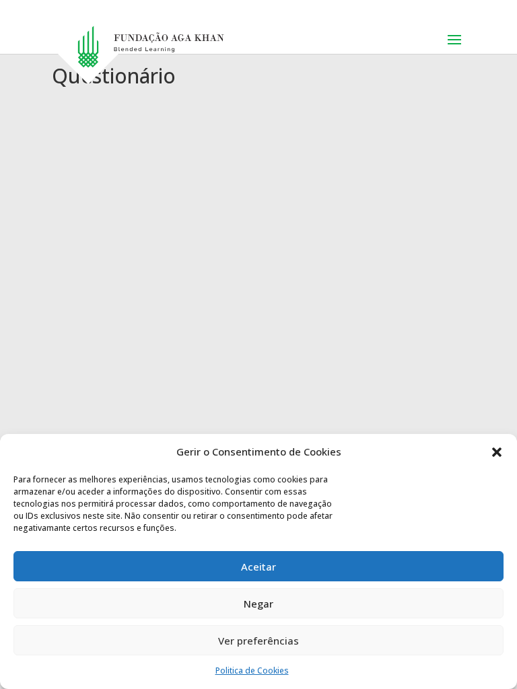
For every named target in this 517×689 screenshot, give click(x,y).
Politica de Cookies (252, 670)
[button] (497, 452)
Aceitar (258, 566)
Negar (258, 603)
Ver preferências (258, 640)
